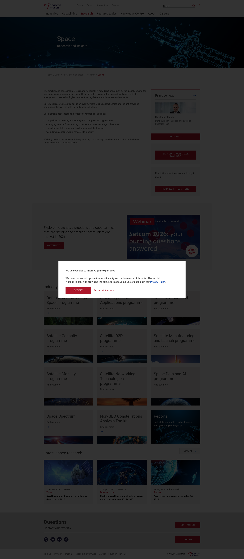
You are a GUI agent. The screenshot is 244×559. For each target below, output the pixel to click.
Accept (78, 290)
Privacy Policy (157, 281)
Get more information (104, 290)
